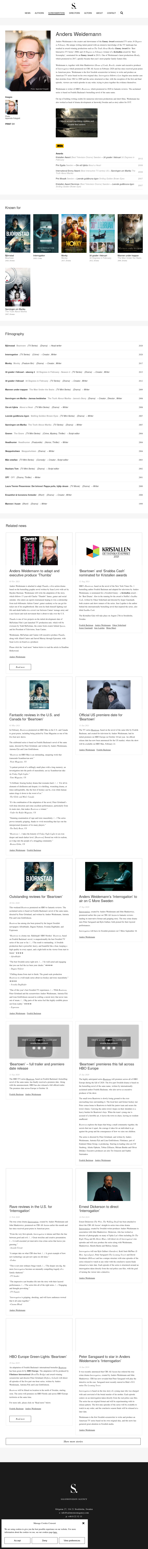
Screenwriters (56, 13)
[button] (83, 1523)
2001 (141, 477)
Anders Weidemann (17, 656)
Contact (111, 13)
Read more (20, 667)
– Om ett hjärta (87, 165)
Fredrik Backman (86, 625)
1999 (141, 503)
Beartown (95, 729)
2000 (141, 486)
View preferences (72, 1540)
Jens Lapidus (99, 627)
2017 (141, 363)
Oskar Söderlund (119, 625)
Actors (88, 13)
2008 (141, 398)
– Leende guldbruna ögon (99, 178)
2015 (141, 372)
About (99, 13)
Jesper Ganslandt (86, 627)
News (27, 13)
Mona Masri (111, 627)
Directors (74, 13)
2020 (141, 345)
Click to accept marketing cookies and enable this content (76, 123)
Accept (17, 1540)
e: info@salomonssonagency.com (74, 1512)
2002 (141, 468)
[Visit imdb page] (60, 147)
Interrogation (84, 1228)
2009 (141, 389)
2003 (141, 459)
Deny (44, 1540)
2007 (141, 416)
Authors (39, 13)
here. (55, 1532)
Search (121, 12)
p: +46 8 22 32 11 (74, 1516)
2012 (141, 380)
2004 (141, 433)
